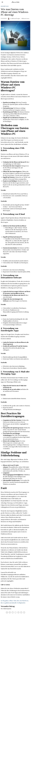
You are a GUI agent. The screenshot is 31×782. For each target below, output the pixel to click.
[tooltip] (7, 612)
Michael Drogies (16, 18)
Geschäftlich (5, 6)
